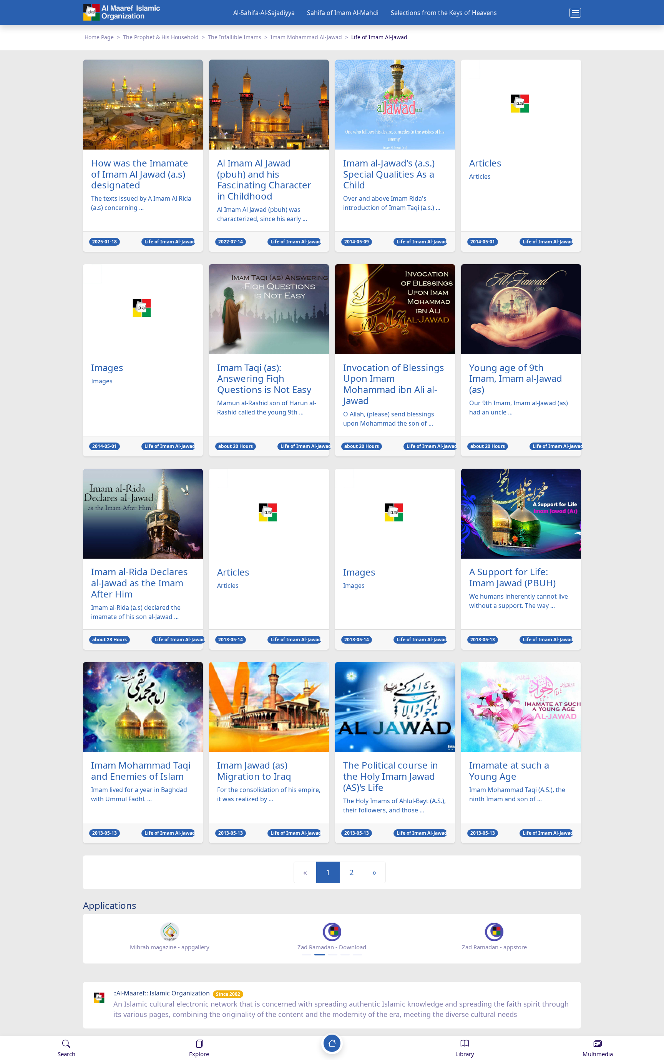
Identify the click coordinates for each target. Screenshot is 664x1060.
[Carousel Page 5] (357, 954)
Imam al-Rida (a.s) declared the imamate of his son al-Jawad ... (136, 612)
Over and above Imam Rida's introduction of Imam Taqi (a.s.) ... (391, 203)
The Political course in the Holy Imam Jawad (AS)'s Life (390, 776)
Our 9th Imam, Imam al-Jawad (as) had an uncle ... (518, 407)
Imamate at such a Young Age (509, 771)
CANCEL (44, 1028)
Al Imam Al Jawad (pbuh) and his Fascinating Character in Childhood (264, 180)
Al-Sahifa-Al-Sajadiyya (264, 12)
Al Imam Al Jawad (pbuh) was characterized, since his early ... (262, 214)
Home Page (99, 37)
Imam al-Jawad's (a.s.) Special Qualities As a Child (389, 174)
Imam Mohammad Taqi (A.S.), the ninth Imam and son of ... (517, 794)
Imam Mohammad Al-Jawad (306, 37)
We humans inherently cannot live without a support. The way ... (518, 601)
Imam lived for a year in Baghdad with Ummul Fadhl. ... (139, 794)
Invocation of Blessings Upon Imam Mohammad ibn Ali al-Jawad (393, 384)
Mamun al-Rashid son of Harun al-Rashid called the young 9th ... (266, 407)
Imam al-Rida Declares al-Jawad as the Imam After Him (139, 582)
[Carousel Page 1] (306, 954)
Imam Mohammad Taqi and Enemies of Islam (141, 771)
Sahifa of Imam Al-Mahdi (342, 12)
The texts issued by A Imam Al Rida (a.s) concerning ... (141, 203)
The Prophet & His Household (161, 37)
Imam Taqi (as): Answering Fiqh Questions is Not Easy (264, 378)
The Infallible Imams (234, 37)
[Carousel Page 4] (345, 954)
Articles (485, 163)
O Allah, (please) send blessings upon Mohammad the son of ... (388, 419)
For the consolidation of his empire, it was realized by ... (268, 794)
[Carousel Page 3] (332, 954)
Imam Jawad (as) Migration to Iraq (254, 771)
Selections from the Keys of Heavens (444, 12)
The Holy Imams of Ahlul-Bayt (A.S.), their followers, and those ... (394, 805)
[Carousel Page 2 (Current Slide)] (319, 954)
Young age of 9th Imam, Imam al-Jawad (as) (515, 378)
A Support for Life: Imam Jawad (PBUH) (512, 577)
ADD (68, 1028)
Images (107, 367)
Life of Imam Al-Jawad (169, 241)
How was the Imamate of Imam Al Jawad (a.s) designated (139, 174)
